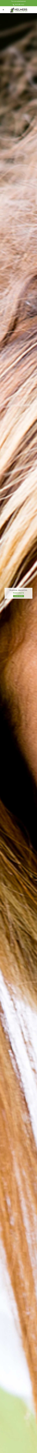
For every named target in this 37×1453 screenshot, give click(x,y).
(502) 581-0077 (19, 4)
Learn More (18, 596)
